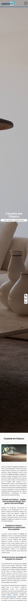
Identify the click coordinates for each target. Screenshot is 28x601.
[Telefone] (26, 296)
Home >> (6, 220)
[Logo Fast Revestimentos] (8, 5)
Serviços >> (11, 220)
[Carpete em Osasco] (14, 453)
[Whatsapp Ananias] (26, 302)
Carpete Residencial (11, 596)
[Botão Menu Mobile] (26, 3)
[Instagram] (26, 299)
